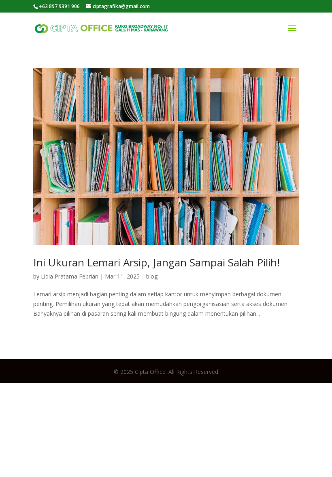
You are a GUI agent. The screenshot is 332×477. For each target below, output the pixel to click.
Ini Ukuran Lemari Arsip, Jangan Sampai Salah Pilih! (156, 262)
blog (151, 276)
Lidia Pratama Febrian (69, 276)
